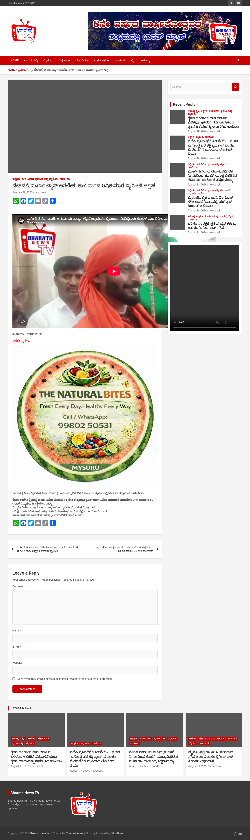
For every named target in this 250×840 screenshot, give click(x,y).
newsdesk (40, 192)
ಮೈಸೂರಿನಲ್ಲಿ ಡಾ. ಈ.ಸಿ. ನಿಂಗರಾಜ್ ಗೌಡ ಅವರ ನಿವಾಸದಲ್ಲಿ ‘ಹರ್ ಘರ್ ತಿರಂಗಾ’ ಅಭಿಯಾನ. (210, 201)
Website (17, 662)
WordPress (118, 833)
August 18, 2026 (197, 131)
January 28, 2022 (22, 192)
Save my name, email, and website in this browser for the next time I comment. (64, 678)
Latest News (20, 708)
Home (15, 60)
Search (235, 87)
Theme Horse (74, 833)
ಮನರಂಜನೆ (100, 60)
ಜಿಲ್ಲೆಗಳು (63, 60)
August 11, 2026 (197, 232)
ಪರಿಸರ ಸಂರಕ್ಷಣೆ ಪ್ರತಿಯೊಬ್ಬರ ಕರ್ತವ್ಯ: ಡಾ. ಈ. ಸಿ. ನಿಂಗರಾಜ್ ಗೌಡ (212, 225)
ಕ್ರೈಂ (133, 60)
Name (17, 630)
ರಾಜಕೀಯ (120, 60)
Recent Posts (184, 104)
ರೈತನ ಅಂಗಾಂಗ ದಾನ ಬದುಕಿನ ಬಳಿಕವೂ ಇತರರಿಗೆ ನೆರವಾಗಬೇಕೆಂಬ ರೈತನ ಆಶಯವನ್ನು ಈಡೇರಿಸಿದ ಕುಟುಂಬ (213, 122)
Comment (19, 586)
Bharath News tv (39, 833)
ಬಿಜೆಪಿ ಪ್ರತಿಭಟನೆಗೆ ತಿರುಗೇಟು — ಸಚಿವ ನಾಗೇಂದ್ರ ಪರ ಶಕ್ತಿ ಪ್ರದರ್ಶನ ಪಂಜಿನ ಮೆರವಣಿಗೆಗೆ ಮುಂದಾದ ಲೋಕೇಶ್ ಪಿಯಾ (213, 147)
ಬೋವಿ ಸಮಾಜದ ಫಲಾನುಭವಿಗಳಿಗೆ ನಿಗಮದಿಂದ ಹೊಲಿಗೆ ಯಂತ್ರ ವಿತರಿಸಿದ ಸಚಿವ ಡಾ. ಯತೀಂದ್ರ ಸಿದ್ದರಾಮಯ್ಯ (212, 175)
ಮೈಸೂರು (48, 60)
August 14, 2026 (197, 210)
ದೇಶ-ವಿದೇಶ (82, 60)
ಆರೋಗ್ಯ (145, 60)
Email (16, 646)
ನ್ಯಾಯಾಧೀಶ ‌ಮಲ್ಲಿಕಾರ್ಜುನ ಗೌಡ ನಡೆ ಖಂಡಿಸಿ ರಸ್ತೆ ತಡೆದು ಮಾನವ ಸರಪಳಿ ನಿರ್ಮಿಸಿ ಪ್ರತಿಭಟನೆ (124, 549)
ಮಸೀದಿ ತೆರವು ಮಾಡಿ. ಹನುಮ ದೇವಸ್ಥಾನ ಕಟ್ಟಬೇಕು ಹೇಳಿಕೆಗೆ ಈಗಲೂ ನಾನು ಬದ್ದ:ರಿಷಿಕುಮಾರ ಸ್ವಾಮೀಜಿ (47, 549)
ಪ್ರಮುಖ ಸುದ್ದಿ (31, 60)
